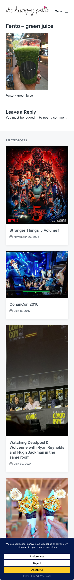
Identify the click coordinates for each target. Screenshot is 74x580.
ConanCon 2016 (24, 304)
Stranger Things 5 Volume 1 (34, 230)
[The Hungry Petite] (27, 11)
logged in (31, 117)
